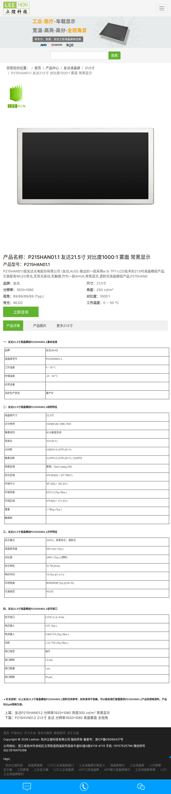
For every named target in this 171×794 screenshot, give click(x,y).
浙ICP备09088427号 (109, 739)
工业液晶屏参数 (145, 769)
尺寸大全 (30, 733)
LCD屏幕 (154, 765)
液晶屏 (8, 358)
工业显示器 (40, 769)
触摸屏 (8, 518)
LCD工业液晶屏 (63, 769)
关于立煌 (73, 733)
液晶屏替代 (117, 765)
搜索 (114, 55)
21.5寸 (89, 68)
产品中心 (52, 68)
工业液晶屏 (136, 765)
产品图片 (40, 326)
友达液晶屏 (72, 68)
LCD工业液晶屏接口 (60, 765)
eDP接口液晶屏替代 (116, 769)
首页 (37, 68)
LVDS (48, 617)
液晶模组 (26, 342)
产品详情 (13, 326)
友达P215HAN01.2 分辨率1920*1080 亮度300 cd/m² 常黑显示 (62, 713)
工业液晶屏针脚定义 (91, 765)
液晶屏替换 (35, 765)
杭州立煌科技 (14, 765)
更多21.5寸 (65, 326)
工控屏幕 (22, 769)
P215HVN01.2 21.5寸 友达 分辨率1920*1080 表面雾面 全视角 (61, 718)
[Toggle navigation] (162, 8)
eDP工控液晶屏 (88, 769)
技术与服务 (45, 733)
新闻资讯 (59, 733)
